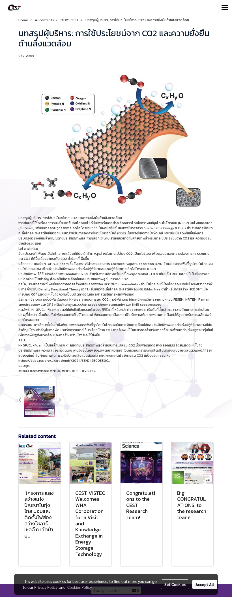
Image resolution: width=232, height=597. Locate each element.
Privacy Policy (45, 587)
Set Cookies (175, 584)
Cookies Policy (79, 587)
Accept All (205, 584)
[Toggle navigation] (224, 8)
